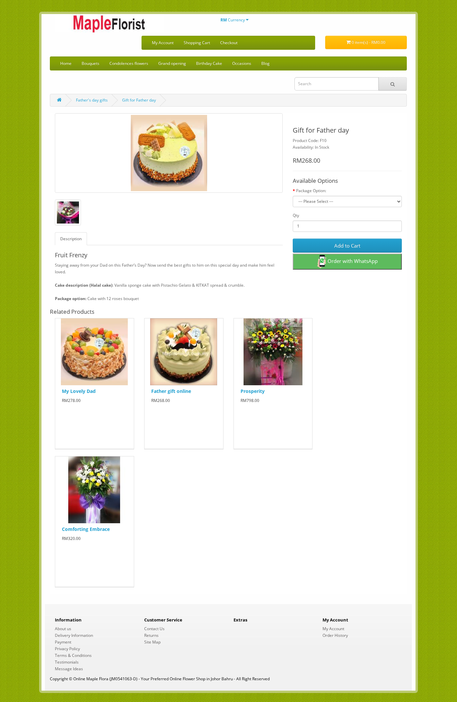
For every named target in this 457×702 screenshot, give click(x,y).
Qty (296, 215)
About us (63, 628)
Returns (151, 635)
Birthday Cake (209, 63)
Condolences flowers (128, 63)
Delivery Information (74, 635)
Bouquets (90, 63)
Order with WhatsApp (352, 261)
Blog (265, 63)
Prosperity (253, 391)
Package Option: (311, 190)
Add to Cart (347, 245)
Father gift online (171, 391)
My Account (163, 42)
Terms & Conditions (73, 655)
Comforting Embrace (86, 529)
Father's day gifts (92, 100)
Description (71, 239)
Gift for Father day (139, 100)
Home (66, 63)
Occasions (241, 63)
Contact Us (154, 628)
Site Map (152, 642)
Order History (335, 635)
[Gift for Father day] (169, 153)
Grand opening (172, 63)
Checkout (229, 42)
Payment (63, 642)
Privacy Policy (67, 649)
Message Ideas (69, 669)
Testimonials (67, 662)
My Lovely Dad (79, 391)
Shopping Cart (197, 42)
